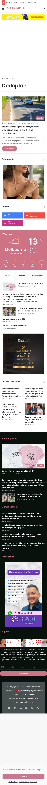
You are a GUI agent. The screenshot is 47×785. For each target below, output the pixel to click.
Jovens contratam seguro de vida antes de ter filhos (34, 419)
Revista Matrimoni (29, 694)
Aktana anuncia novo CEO (14, 319)
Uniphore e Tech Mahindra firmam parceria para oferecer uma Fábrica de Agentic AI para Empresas (11, 410)
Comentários (37, 276)
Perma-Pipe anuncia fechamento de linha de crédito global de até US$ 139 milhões (34, 392)
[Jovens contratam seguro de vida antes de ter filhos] (35, 409)
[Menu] (3, 9)
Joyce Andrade (23, 691)
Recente (21, 276)
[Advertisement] (23, 49)
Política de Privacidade (29, 698)
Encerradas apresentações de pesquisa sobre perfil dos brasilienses (21, 130)
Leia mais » (9, 148)
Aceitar (23, 776)
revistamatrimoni (9, 123)
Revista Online (14, 698)
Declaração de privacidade (28, 782)
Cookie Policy (13, 782)
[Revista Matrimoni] (15, 8)
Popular (7, 276)
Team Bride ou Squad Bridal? (30, 283)
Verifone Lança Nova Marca (15, 325)
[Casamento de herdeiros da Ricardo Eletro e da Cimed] (9, 311)
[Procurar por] (44, 9)
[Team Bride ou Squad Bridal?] (9, 286)
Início (5, 78)
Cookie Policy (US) (20, 702)
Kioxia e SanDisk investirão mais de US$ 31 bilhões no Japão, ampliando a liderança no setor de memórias (21, 516)
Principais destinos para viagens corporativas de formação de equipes (11, 392)
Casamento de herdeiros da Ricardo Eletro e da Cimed (30, 309)
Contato (31, 702)
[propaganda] (23, 17)
